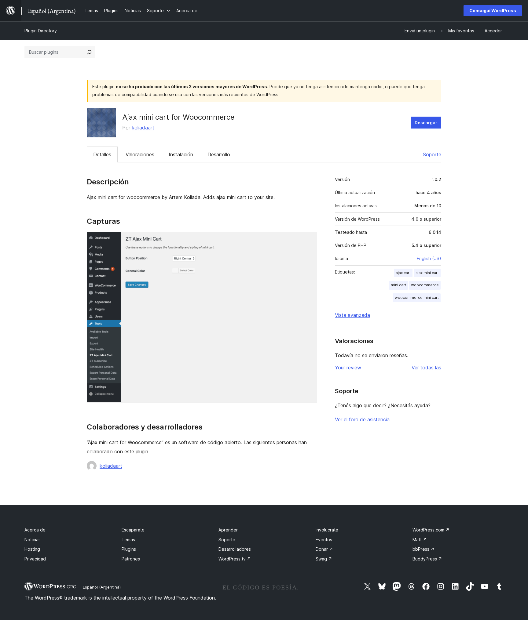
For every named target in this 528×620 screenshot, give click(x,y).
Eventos (324, 539)
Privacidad (35, 558)
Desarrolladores (234, 549)
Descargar (426, 122)
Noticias (32, 539)
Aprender (228, 529)
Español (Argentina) (102, 587)
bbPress (424, 549)
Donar (324, 549)
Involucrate (327, 529)
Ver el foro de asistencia (362, 419)
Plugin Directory (40, 30)
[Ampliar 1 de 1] (309, 240)
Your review (348, 367)
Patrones (131, 558)
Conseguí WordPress (492, 10)
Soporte (432, 154)
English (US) (429, 258)
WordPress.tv (234, 558)
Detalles (102, 154)
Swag (324, 558)
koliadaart (143, 128)
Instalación (181, 154)
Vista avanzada (352, 315)
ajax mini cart (427, 272)
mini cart (398, 285)
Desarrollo (218, 154)
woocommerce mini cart (417, 297)
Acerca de (35, 529)
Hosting (32, 549)
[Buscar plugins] (89, 52)
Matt (420, 539)
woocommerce (425, 285)
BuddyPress (427, 558)
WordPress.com (431, 529)
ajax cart (403, 272)
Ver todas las (426, 367)
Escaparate (133, 529)
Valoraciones (140, 154)
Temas (128, 539)
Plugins (129, 549)
